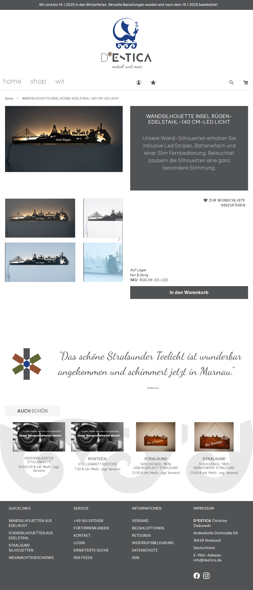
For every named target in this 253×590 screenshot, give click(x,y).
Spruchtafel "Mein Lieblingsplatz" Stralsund (155, 466)
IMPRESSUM (203, 508)
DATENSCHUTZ (145, 550)
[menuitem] (12, 81)
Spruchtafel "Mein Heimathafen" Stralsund (213, 466)
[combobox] (231, 82)
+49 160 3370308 (88, 521)
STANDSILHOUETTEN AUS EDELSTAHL (31, 535)
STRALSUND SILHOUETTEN (21, 548)
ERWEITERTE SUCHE (91, 550)
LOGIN (79, 543)
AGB (135, 557)
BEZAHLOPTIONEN (148, 528)
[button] (40, 262)
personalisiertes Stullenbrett (39, 460)
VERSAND (140, 521)
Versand (39, 470)
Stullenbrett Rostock (97, 464)
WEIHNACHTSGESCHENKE (31, 557)
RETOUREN (141, 535)
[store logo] (126, 43)
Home (9, 98)
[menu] (66, 81)
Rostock (97, 458)
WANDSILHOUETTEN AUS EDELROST (30, 523)
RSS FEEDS (83, 557)
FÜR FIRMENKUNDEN (91, 528)
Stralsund (155, 458)
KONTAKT (82, 535)
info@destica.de (207, 560)
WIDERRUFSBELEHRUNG (153, 543)
